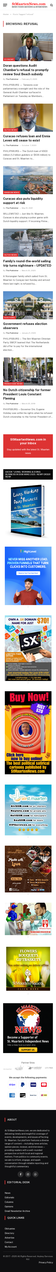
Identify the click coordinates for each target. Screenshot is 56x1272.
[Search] (51, 5)
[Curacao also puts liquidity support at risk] (28, 180)
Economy (9, 59)
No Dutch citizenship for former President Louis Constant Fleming (27, 394)
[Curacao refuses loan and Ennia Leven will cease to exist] (28, 118)
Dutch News (10, 130)
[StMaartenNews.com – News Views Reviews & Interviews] (29, 5)
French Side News (13, 384)
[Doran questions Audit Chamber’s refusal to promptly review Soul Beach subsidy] (28, 47)
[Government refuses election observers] (28, 305)
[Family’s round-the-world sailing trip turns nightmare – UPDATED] (28, 243)
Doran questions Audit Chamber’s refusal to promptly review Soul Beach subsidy (26, 70)
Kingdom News (11, 192)
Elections (9, 318)
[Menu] (5, 5)
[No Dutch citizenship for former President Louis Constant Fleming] (28, 371)
